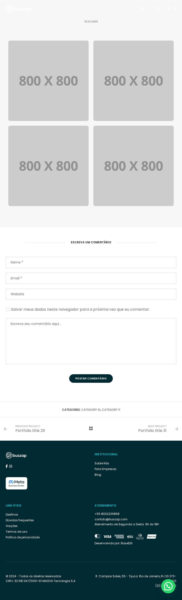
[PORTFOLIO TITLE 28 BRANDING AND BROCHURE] (133, 166)
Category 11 (111, 410)
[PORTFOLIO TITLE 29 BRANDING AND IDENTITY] (48, 166)
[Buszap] (19, 8)
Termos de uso (16, 532)
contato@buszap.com (111, 519)
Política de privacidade (23, 537)
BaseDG (126, 543)
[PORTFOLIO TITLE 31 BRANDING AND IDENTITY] (133, 81)
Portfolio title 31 (152, 430)
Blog (98, 475)
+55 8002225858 (107, 514)
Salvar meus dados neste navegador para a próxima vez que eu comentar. (80, 309)
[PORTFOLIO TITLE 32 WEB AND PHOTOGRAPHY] (48, 81)
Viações (12, 526)
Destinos (12, 514)
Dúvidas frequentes (20, 520)
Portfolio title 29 (30, 430)
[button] (168, 586)
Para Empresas (105, 469)
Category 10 (90, 410)
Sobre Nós (102, 463)
